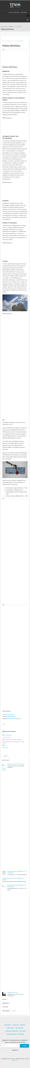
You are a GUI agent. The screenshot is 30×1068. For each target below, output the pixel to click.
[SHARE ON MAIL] (13, 726)
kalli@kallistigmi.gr (11, 716)
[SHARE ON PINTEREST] (11, 726)
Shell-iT (15, 1060)
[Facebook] (18, 16)
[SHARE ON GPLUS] (8, 726)
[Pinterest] (20, 16)
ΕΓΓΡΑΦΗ (24, 1045)
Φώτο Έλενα (5, 747)
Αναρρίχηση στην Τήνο (12, 992)
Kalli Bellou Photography (14, 718)
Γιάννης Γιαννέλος (6, 737)
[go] (26, 756)
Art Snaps (21, 41)
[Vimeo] (24, 16)
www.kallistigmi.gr (9, 714)
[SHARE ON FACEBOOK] (3, 726)
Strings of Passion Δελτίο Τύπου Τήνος (15, 764)
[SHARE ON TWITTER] (6, 726)
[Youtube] (22, 16)
